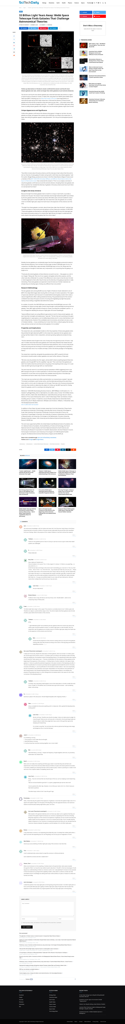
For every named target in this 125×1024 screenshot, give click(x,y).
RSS (20, 1006)
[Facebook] (14, 36)
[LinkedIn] (14, 42)
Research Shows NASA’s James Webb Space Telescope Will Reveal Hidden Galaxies (66, 510)
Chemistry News (53, 997)
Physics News (52, 1004)
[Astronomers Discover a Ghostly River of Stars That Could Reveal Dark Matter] (84, 61)
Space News (52, 1009)
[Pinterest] (14, 45)
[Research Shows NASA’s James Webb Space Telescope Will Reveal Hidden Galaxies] (67, 502)
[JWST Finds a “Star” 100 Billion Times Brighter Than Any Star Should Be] (84, 45)
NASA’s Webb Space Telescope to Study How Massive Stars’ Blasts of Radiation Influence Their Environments (67, 473)
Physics (70, 3)
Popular (63, 444)
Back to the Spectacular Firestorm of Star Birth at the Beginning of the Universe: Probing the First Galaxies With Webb (47, 511)
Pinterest (21, 1002)
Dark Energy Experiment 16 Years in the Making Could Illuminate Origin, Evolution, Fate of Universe (27, 492)
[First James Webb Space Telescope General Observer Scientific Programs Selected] (47, 483)
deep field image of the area (48, 98)
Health (64, 3)
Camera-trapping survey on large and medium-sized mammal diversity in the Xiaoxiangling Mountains (40, 973)
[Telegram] (14, 48)
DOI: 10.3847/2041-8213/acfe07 (29, 404)
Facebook (21, 995)
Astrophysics (29, 444)
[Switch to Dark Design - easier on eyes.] (103, 2)
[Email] (14, 52)
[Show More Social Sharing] (59, 28)
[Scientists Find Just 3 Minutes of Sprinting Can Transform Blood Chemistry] (84, 101)
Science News (52, 1006)
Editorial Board (87, 1021)
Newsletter (21, 1004)
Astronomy (22, 444)
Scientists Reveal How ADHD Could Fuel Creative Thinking (97, 92)
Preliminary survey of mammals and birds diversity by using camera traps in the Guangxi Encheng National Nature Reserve (45, 944)
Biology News (52, 995)
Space (83, 3)
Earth (58, 3)
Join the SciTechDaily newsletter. (47, 437)
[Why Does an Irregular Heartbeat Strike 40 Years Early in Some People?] (84, 85)
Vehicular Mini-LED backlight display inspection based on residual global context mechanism (38, 948)
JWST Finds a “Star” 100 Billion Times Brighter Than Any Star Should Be (97, 45)
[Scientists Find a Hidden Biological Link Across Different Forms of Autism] (84, 53)
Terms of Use (103, 1021)
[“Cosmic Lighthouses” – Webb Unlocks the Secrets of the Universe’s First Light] (28, 464)
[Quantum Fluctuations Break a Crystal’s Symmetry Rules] (84, 77)
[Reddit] (14, 55)
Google (31, 439)
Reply (74, 535)
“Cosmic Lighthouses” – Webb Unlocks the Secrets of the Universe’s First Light (27, 472)
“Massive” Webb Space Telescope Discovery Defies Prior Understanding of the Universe (47, 472)
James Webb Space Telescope (41, 444)
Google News (39, 439)
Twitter (20, 997)
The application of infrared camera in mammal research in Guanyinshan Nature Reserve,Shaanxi (39, 936)
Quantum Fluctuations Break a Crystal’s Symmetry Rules (97, 76)
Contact (80, 1021)
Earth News (52, 999)
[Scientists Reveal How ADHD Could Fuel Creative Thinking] (84, 93)
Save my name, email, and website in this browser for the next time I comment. (42, 922)
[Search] (105, 3)
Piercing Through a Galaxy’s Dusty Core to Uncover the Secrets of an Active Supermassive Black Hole (66, 492)
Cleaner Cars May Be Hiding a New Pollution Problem (92, 1004)
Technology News (53, 1011)
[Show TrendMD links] (75, 979)
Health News (52, 1002)
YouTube (21, 999)
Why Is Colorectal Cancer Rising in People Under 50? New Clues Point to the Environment (96, 69)
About (76, 1021)
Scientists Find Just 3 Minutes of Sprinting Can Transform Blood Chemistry (97, 100)
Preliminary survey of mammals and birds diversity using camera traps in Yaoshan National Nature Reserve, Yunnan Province (45, 961)
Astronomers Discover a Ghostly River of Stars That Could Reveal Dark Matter (96, 60)
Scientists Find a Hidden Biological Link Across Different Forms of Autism (96, 53)
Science (77, 3)
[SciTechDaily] (29, 3)
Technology (90, 3)
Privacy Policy (95, 1021)
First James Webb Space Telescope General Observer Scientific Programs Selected (46, 491)
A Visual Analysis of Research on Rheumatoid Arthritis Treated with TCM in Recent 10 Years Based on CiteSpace (43, 952)
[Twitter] (14, 39)
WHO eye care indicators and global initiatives (29, 969)
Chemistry (51, 3)
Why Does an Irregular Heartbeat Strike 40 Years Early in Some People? (97, 85)
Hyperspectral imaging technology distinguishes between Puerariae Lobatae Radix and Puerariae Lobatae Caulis (42, 965)
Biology (44, 3)
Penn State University (54, 444)
